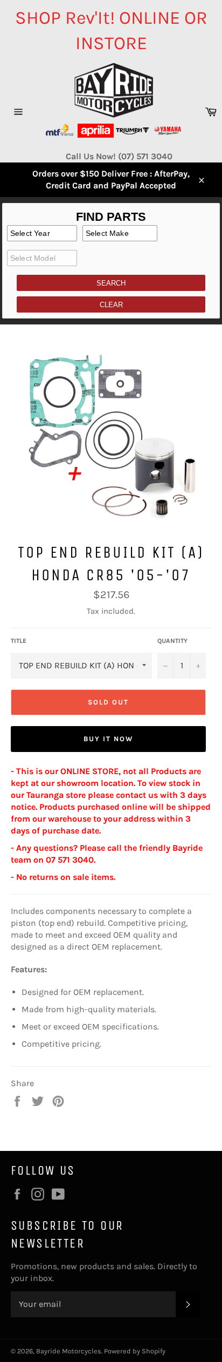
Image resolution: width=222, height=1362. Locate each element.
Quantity (172, 641)
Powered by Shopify (134, 1351)
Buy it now (108, 739)
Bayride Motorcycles (68, 1351)
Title (18, 641)
